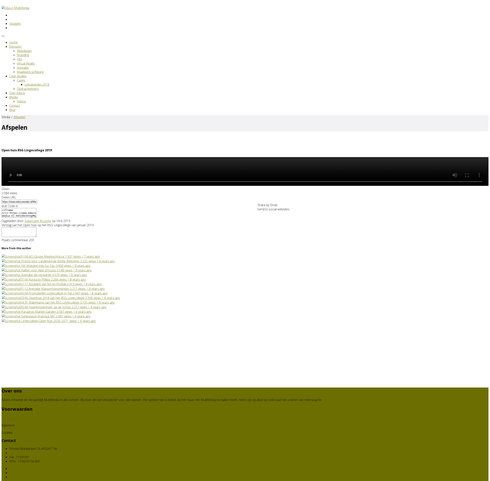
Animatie (23, 68)
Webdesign (24, 51)
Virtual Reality (26, 63)
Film (19, 59)
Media (13, 97)
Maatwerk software (30, 72)
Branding (23, 55)
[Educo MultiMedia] (15, 8)
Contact (14, 105)
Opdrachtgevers (28, 89)
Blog (12, 110)
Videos (21, 101)
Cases (21, 80)
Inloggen (15, 23)
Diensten (15, 46)
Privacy (6, 418)
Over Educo (17, 93)
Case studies (18, 76)
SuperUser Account (37, 221)
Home (13, 42)
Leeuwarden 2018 (36, 84)
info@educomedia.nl (23, 453)
